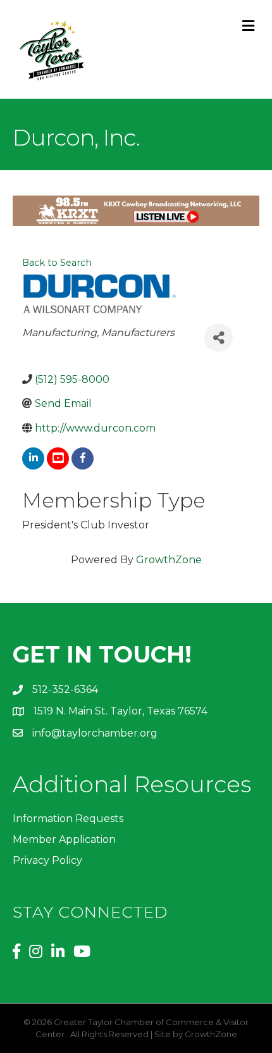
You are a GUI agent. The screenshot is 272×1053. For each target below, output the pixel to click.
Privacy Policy (47, 860)
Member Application (64, 839)
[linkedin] (33, 458)
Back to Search (57, 262)
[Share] (218, 337)
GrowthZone (169, 560)
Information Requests (68, 819)
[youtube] (58, 458)
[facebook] (82, 458)
